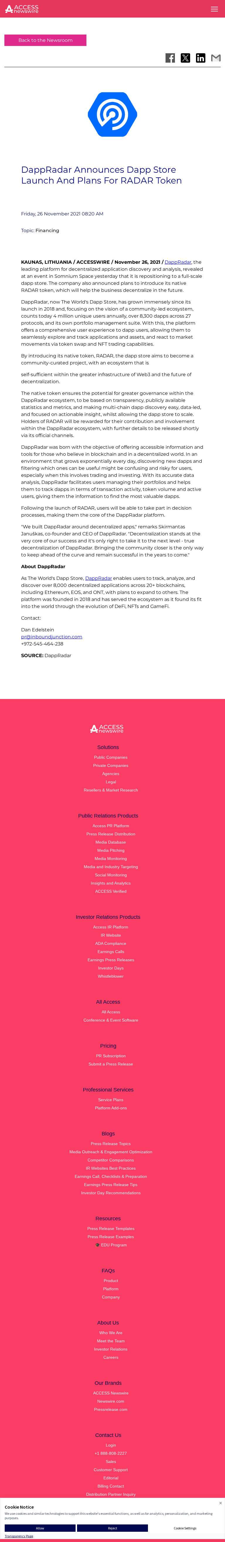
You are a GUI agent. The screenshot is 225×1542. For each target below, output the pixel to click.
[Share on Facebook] (170, 58)
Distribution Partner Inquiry (111, 1494)
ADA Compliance (110, 943)
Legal (111, 781)
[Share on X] (185, 58)
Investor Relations (110, 1349)
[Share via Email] (216, 58)
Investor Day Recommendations (111, 1192)
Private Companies (110, 765)
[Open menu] (214, 9)
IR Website (111, 935)
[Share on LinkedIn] (200, 58)
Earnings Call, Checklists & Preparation (111, 1176)
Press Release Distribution (110, 834)
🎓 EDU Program (111, 1245)
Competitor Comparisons (111, 1160)
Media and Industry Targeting (111, 866)
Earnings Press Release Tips (110, 1184)
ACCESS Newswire (111, 1393)
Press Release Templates (110, 1228)
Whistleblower (111, 976)
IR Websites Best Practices (111, 1168)
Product (111, 1280)
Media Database (111, 842)
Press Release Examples (111, 1236)
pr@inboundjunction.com (51, 637)
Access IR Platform (110, 927)
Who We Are (110, 1332)
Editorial (110, 1478)
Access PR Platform (111, 825)
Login (111, 1445)
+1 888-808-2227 (111, 1453)
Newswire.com (110, 1401)
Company (111, 1297)
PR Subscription (111, 1055)
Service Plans (110, 1099)
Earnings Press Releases (111, 959)
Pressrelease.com (110, 1409)
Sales (111, 1461)
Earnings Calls (111, 951)
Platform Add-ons (111, 1108)
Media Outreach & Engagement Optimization (110, 1151)
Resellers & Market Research (111, 790)
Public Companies (110, 757)
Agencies (110, 773)
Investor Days (111, 968)
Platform (111, 1288)
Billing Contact (111, 1486)
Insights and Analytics (111, 883)
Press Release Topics (111, 1143)
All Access (111, 1012)
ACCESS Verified (111, 891)
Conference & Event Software (110, 1020)
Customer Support (111, 1469)
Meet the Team (111, 1341)
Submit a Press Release (110, 1064)
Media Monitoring (111, 858)
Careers (110, 1357)
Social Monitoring (111, 875)
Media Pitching (111, 850)
